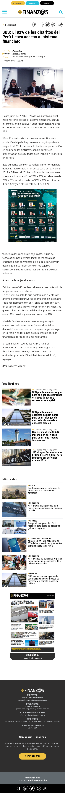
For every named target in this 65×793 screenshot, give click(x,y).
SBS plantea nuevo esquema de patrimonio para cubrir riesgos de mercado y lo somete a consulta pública (45, 418)
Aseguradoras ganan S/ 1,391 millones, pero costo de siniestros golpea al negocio (44, 526)
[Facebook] (19, 788)
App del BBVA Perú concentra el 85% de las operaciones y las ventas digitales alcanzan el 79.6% (45, 543)
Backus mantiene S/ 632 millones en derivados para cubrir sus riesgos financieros (45, 436)
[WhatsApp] (38, 788)
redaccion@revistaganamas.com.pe (28, 56)
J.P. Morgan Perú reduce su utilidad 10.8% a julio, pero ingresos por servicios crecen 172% (47, 456)
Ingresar (32, 3)
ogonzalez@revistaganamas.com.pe (32, 700)
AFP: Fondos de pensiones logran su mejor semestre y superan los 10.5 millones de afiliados (45, 561)
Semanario (47, 3)
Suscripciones (18, 3)
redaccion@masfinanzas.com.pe (33, 715)
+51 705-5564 (32, 728)
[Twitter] (32, 788)
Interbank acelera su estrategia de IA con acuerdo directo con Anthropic (44, 490)
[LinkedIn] (25, 788)
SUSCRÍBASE (32, 756)
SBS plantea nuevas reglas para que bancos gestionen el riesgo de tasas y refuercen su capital (47, 396)
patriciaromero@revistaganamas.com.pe (32, 709)
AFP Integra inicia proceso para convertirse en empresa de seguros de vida (45, 508)
